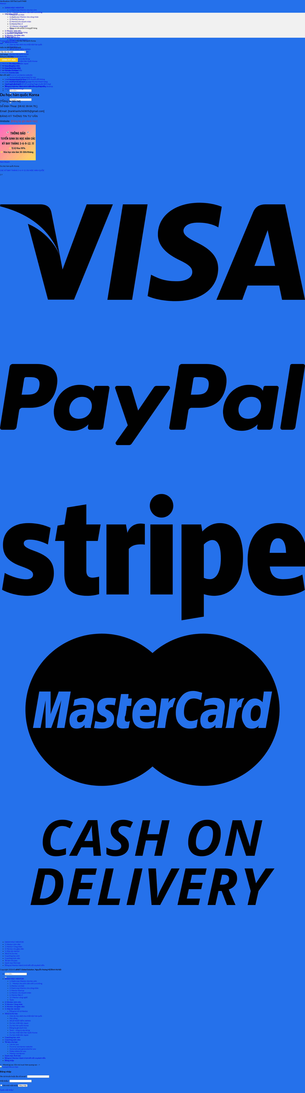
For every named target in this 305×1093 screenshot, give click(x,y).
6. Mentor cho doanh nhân (20, 21)
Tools (12, 1000)
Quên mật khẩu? (7, 1090)
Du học (12, 41)
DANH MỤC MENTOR (14, 7)
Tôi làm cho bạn (11, 960)
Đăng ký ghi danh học (18, 56)
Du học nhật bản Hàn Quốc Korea (23, 61)
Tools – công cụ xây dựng (20, 59)
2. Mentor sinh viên (13, 31)
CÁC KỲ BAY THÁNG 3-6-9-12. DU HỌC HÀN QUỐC (22, 170)
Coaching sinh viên (12, 958)
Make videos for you (18, 1051)
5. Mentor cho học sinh (9, 72)
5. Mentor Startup (17, 990)
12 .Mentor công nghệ (19, 26)
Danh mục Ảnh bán (12, 963)
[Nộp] (10, 102)
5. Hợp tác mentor (12, 951)
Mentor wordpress (17, 1053)
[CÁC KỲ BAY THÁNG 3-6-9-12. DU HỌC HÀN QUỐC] (18, 159)
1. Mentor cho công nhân (10, 63)
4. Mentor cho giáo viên (15, 35)
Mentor (3, 3)
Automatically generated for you (23, 77)
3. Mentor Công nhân (13, 946)
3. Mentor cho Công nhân (10, 68)
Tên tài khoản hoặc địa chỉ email (13, 1076)
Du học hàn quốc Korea (19, 54)
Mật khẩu (4, 1081)
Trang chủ (4, 41)
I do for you (14, 1044)
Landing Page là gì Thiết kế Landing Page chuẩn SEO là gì (28, 84)
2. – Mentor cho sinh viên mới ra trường (26, 12)
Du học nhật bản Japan (19, 1023)
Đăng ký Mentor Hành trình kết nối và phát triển (24, 965)
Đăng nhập (22, 1085)
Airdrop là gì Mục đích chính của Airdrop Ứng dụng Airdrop (29, 86)
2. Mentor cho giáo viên (9, 65)
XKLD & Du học (11, 42)
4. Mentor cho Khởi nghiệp (11, 70)
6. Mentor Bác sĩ (16, 995)
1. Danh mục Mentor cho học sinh (23, 10)
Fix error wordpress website (21, 75)
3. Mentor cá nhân (17, 986)
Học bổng (13, 1018)
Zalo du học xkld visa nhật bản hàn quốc (26, 44)
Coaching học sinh (12, 956)
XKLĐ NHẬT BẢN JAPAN (20, 49)
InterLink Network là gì (14, 89)
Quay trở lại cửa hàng (18, 32)
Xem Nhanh (5, 162)
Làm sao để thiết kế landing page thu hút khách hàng (26, 81)
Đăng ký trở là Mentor (19, 1011)
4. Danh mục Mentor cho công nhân (24, 17)
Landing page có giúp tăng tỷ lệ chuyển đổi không (25, 79)
